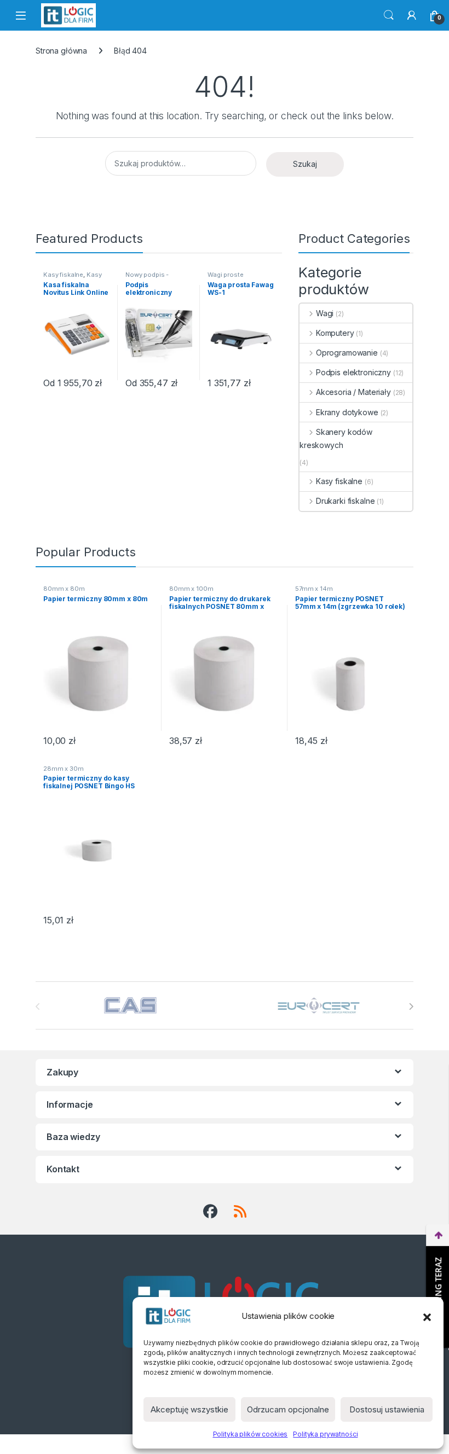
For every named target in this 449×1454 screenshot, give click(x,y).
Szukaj (305, 163)
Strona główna (61, 50)
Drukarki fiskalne (345, 500)
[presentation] (410, 1006)
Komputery (335, 333)
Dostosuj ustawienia (386, 1409)
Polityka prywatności (325, 1434)
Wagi (324, 313)
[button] (427, 1316)
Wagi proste (225, 274)
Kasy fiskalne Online (72, 278)
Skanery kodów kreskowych (336, 438)
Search (389, 15)
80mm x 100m (191, 588)
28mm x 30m (63, 768)
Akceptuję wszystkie (189, 1409)
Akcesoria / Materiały (353, 392)
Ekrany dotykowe (347, 412)
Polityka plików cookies (250, 1434)
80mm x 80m (64, 588)
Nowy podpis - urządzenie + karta (152, 278)
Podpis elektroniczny (353, 372)
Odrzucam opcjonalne (288, 1409)
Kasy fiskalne (63, 274)
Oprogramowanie (347, 352)
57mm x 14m (314, 588)
